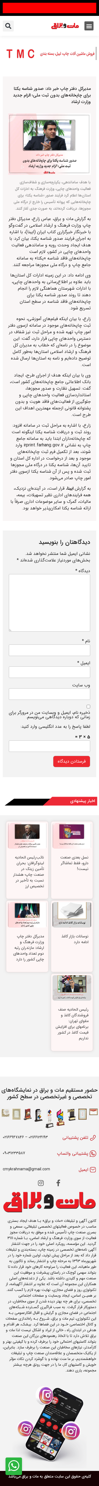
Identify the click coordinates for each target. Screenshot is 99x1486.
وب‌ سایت (81, 685)
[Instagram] (40, 1183)
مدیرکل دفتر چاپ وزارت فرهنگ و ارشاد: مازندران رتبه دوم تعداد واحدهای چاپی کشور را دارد (28, 947)
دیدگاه (82, 571)
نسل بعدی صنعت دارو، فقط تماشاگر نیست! (74, 863)
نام (86, 641)
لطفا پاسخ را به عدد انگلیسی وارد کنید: (55, 727)
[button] (89, 25)
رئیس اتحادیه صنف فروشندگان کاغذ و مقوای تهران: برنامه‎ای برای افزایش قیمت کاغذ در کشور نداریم (72, 1023)
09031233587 (14, 1153)
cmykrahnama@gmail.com (26, 1169)
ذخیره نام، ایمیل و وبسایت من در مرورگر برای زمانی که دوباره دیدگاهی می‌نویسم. (49, 715)
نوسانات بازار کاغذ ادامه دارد (75, 939)
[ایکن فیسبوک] (58, 1183)
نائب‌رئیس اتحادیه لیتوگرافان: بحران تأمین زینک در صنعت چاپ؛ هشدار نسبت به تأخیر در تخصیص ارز (28, 871)
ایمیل (83, 663)
